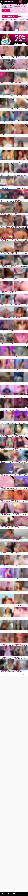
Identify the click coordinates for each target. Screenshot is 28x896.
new (15, 19)
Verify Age (5, 11)
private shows (21, 19)
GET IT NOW (20, 43)
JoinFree (20, 1)
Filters (2, 19)
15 (23, 674)
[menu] (1, 1)
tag (12, 19)
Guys (19, 16)
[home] (8, 1)
